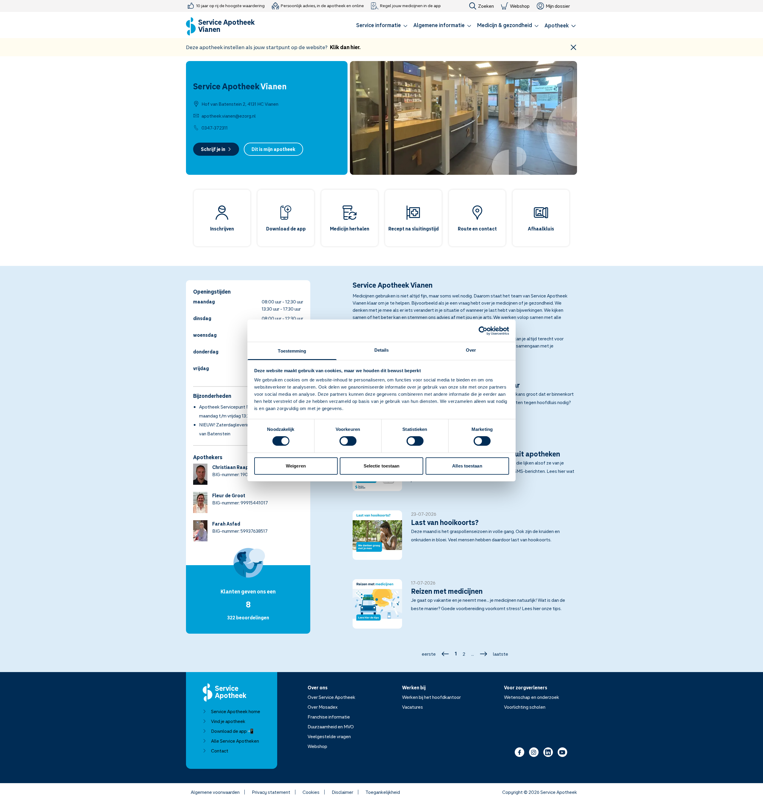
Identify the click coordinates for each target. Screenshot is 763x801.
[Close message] (573, 47)
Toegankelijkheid (382, 792)
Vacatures (412, 707)
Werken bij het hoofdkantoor (431, 697)
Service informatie (378, 25)
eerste (429, 654)
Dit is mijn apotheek (273, 149)
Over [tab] (471, 350)
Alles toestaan (467, 465)
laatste (500, 654)
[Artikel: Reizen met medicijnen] (465, 607)
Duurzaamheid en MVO (331, 726)
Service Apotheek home (235, 711)
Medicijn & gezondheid (504, 25)
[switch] (347, 441)
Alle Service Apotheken (235, 741)
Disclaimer (342, 792)
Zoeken (486, 6)
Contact (219, 750)
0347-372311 (214, 127)
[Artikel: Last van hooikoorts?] (465, 538)
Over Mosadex (323, 707)
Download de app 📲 (232, 731)
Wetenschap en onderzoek (531, 697)
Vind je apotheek (228, 721)
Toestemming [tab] (292, 350)
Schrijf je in (213, 149)
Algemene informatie (439, 25)
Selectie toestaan (382, 465)
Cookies (311, 792)
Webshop (520, 6)
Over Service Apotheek (331, 697)
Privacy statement (271, 792)
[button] (382, 26)
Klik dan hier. (345, 47)
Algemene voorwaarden (215, 792)
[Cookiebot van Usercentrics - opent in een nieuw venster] (483, 330)
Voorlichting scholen (524, 707)
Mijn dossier (558, 6)
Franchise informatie (329, 716)
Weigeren (296, 465)
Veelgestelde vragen (329, 736)
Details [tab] (381, 350)
